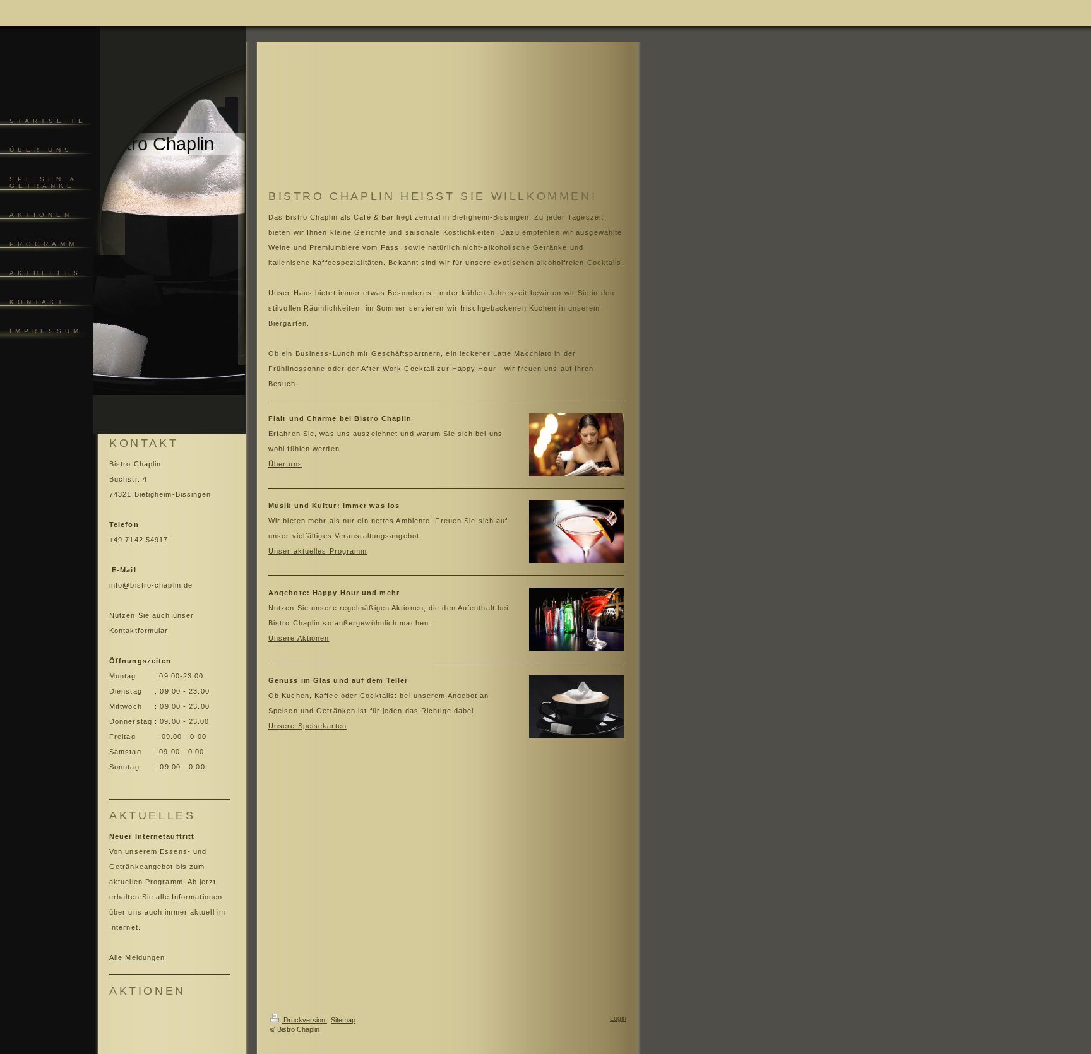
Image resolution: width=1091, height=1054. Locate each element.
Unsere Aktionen (299, 638)
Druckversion (304, 1020)
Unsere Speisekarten (307, 726)
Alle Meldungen (137, 957)
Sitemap (343, 1020)
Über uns (285, 464)
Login (618, 1018)
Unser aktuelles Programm (317, 551)
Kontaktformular (138, 630)
